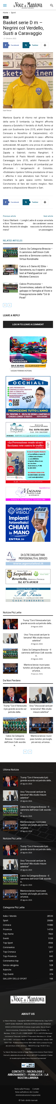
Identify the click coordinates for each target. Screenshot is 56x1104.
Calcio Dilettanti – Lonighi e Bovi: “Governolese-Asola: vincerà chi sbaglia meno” (15, 225)
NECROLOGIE (34, 1071)
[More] (45, 45)
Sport (13, 12)
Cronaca (33, 732)
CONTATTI (18, 1071)
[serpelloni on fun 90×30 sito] (28, 583)
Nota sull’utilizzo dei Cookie (27, 1092)
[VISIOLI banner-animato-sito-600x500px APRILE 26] (28, 541)
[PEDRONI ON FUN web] (28, 436)
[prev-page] (5, 305)
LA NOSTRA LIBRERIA (33, 1076)
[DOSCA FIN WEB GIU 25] (28, 417)
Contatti (35, 1089)
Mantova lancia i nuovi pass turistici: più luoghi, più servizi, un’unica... (36, 668)
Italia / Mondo (9, 702)
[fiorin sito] (28, 601)
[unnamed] (28, 564)
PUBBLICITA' (35, 1074)
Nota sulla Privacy (22, 1089)
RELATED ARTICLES (12, 240)
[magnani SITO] (28, 500)
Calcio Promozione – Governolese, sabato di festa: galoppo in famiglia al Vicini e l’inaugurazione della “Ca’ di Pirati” (35, 290)
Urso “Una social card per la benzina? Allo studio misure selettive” (37, 637)
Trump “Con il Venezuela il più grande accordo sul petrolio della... (15, 709)
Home (5, 12)
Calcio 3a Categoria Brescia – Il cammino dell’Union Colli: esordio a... (36, 653)
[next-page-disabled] (9, 305)
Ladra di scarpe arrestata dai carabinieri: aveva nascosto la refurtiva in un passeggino (40, 225)
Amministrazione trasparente (28, 1095)
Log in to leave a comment (28, 324)
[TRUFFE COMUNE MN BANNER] (28, 482)
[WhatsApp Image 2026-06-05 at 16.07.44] (28, 371)
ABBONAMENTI (17, 1074)
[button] (5, 5)
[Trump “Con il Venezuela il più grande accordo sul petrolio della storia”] (10, 624)
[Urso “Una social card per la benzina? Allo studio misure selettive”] (10, 638)
